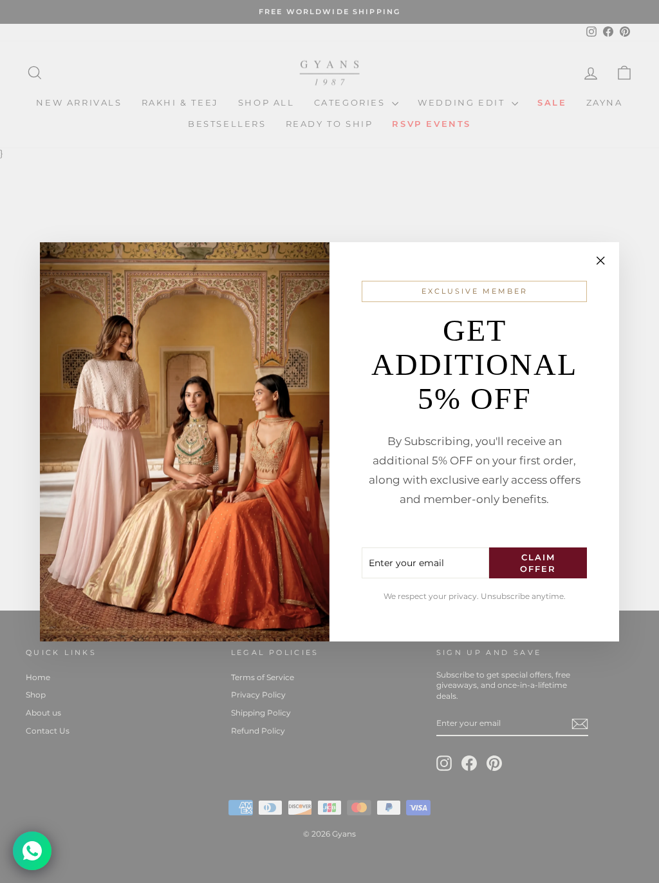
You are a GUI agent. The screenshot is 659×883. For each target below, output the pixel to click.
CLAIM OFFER (538, 563)
